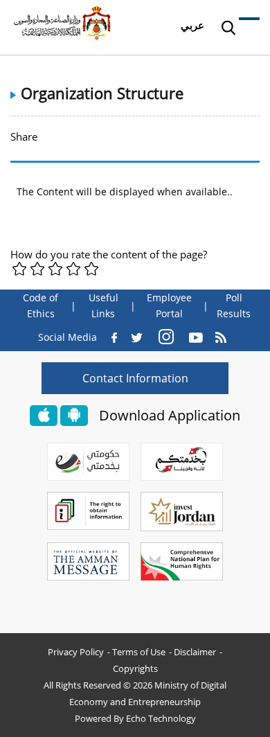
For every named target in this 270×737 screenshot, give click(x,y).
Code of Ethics (40, 306)
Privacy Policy (76, 652)
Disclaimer (195, 652)
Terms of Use (138, 652)
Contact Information (135, 378)
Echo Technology (161, 718)
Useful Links (103, 306)
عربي (192, 25)
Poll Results (234, 306)
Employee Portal (169, 306)
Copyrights (135, 668)
